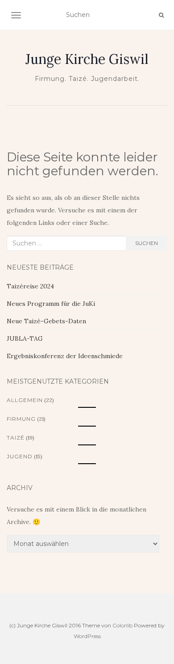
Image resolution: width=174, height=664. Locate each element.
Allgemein (25, 400)
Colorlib (122, 625)
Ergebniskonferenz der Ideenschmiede (65, 356)
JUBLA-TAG (25, 338)
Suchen (146, 243)
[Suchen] (161, 15)
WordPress (87, 636)
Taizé (16, 437)
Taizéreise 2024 (30, 286)
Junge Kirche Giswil (87, 59)
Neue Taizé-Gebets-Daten (46, 321)
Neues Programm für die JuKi (51, 304)
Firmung (21, 418)
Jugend (20, 456)
